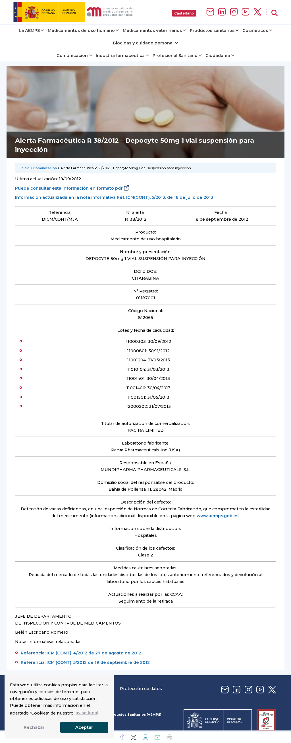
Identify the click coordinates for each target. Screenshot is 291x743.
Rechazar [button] (34, 727)
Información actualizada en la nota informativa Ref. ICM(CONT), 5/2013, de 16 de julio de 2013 (114, 197)
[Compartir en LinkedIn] (145, 737)
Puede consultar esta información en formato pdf (68, 188)
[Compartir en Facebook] (121, 737)
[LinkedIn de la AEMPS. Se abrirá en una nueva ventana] (221, 12)
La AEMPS (29, 30)
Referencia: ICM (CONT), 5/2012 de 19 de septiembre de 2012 (85, 662)
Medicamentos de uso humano (81, 30)
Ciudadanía (217, 55)
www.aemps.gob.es (217, 515)
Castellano (184, 13)
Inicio (25, 168)
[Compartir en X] (133, 737)
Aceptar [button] (84, 727)
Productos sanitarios (212, 30)
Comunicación (72, 55)
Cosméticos (255, 30)
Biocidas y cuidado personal (143, 43)
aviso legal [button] (87, 712)
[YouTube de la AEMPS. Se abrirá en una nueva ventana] (245, 12)
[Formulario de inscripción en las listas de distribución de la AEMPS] (210, 12)
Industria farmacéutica (120, 55)
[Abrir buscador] (274, 13)
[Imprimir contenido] (169, 737)
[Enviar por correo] (157, 737)
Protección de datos (141, 688)
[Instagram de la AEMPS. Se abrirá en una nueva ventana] (233, 12)
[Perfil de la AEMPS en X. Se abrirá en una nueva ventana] (257, 12)
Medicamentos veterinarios (152, 30)
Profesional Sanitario (175, 55)
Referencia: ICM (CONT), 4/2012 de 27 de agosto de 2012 (81, 653)
